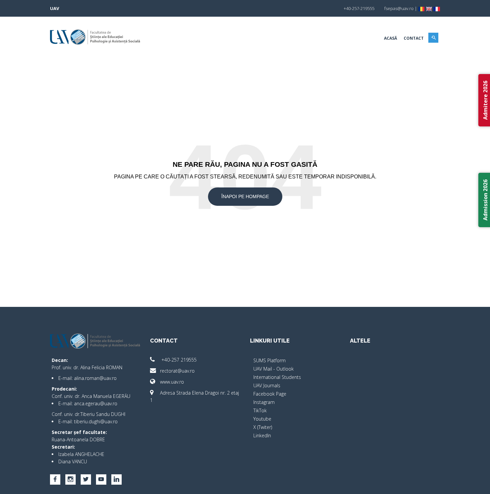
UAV (54, 8)
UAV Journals (266, 385)
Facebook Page (269, 394)
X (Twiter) (262, 427)
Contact (414, 38)
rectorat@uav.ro (177, 371)
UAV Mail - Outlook (273, 369)
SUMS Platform (269, 360)
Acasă (390, 38)
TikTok (260, 410)
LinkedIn (262, 435)
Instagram (264, 402)
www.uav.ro (172, 382)
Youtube (262, 419)
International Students (277, 377)
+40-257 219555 (178, 360)
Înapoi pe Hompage (245, 196)
